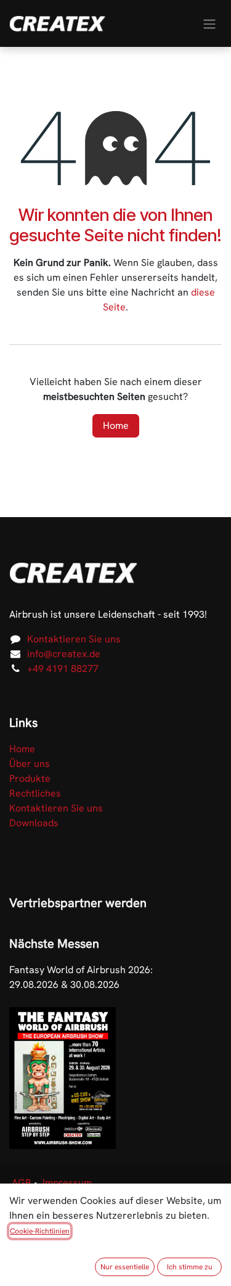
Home (116, 425)
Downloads (34, 822)
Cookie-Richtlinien (40, 1231)
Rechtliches (35, 793)
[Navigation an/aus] (209, 23)
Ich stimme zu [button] (190, 1267)
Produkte (30, 778)
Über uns (29, 763)
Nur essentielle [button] (124, 1267)
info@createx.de (63, 653)
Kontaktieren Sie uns (74, 639)
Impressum (67, 1182)
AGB (21, 1182)
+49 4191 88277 (63, 668)
